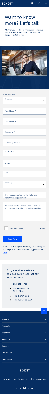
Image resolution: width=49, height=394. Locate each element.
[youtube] (32, 388)
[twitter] (28, 388)
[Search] (32, 3)
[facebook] (17, 388)
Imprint (15, 379)
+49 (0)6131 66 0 (21, 296)
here (5, 252)
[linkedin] (24, 388)
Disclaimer (7, 379)
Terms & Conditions (39, 379)
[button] (24, 319)
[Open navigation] (45, 3)
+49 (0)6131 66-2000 (22, 300)
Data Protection (24, 379)
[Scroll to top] (44, 311)
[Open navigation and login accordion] (39, 3)
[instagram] (21, 388)
